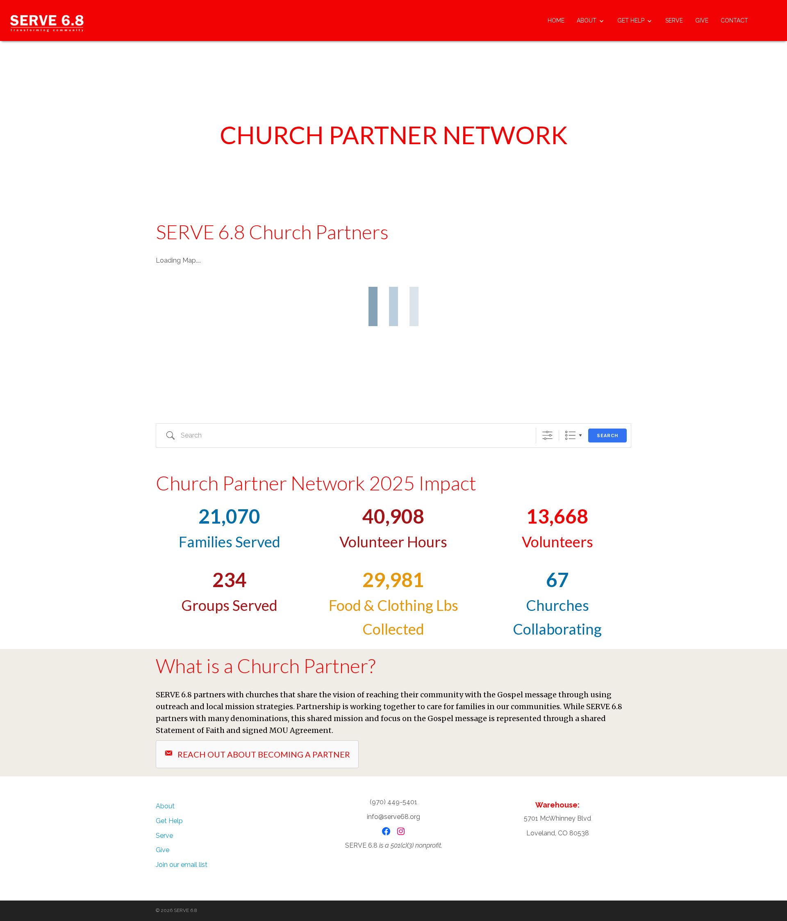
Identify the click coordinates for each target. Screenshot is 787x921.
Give (701, 20)
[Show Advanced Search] (547, 435)
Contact (734, 20)
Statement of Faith (190, 730)
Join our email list (181, 865)
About (586, 20)
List (570, 435)
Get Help (630, 20)
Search (607, 435)
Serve (674, 20)
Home (556, 20)
